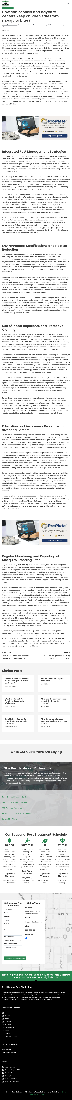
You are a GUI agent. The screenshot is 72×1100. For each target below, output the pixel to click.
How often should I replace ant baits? (53, 679)
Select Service (9, 937)
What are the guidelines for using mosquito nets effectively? (57, 655)
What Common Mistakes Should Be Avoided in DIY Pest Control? (54, 721)
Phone (7, 923)
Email (6, 930)
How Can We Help (10, 944)
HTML (6, 1082)
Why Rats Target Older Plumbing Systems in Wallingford (15, 701)
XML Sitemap (14, 1082)
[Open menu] (68, 3)
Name (7, 916)
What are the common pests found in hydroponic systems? (54, 701)
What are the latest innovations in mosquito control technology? (15, 655)
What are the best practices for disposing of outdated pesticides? (17, 680)
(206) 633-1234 (49, 977)
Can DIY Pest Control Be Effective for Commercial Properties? (16, 721)
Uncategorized (7, 8)
